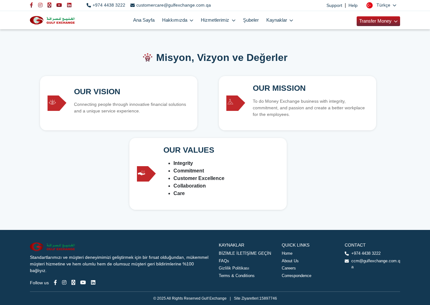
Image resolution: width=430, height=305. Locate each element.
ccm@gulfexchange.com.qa (375, 264)
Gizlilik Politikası (234, 268)
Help (353, 5)
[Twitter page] (73, 282)
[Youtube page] (83, 282)
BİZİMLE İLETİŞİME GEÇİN (245, 253)
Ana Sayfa (144, 20)
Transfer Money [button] (376, 21)
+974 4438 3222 (109, 5)
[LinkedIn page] (93, 282)
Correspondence (296, 275)
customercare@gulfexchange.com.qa (173, 5)
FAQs (224, 261)
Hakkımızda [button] (175, 20)
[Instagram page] (64, 282)
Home (287, 253)
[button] (381, 5)
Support (334, 5)
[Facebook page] (55, 282)
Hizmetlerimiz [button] (215, 20)
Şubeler (251, 20)
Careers (289, 268)
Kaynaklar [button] (277, 20)
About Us (290, 261)
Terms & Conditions (237, 275)
